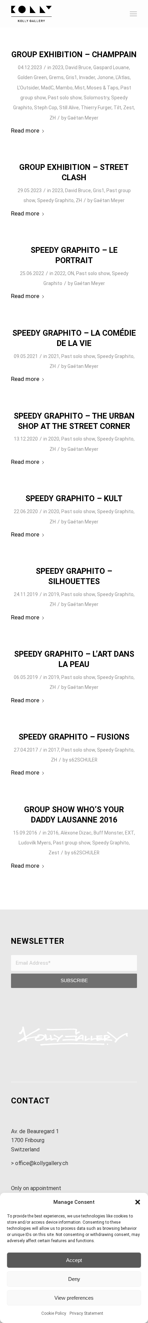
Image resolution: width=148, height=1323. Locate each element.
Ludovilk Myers (35, 842)
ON (70, 273)
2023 (57, 67)
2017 (53, 750)
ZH (53, 118)
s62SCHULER (83, 760)
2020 (53, 439)
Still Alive (69, 107)
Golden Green (32, 77)
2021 (53, 356)
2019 (53, 594)
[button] (137, 1202)
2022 (59, 273)
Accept (74, 1260)
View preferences (74, 1298)
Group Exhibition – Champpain (74, 54)
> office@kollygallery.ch (39, 1163)
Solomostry (96, 97)
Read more (25, 130)
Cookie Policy (53, 1313)
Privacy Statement (86, 1313)
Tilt (117, 107)
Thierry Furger (96, 107)
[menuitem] (133, 13)
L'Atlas (123, 77)
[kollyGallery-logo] (61, 13)
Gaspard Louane (111, 67)
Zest (128, 107)
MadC (47, 87)
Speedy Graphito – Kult (74, 498)
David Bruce (78, 67)
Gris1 (71, 77)
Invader (87, 77)
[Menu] (133, 13)
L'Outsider (28, 87)
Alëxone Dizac (76, 833)
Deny (74, 1279)
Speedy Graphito (55, 200)
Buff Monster (108, 833)
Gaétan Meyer (82, 118)
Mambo (64, 87)
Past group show (71, 842)
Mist (80, 87)
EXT (129, 833)
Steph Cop (45, 107)
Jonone (105, 77)
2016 (53, 833)
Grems (56, 77)
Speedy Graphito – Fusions (74, 737)
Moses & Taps (102, 87)
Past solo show (65, 97)
